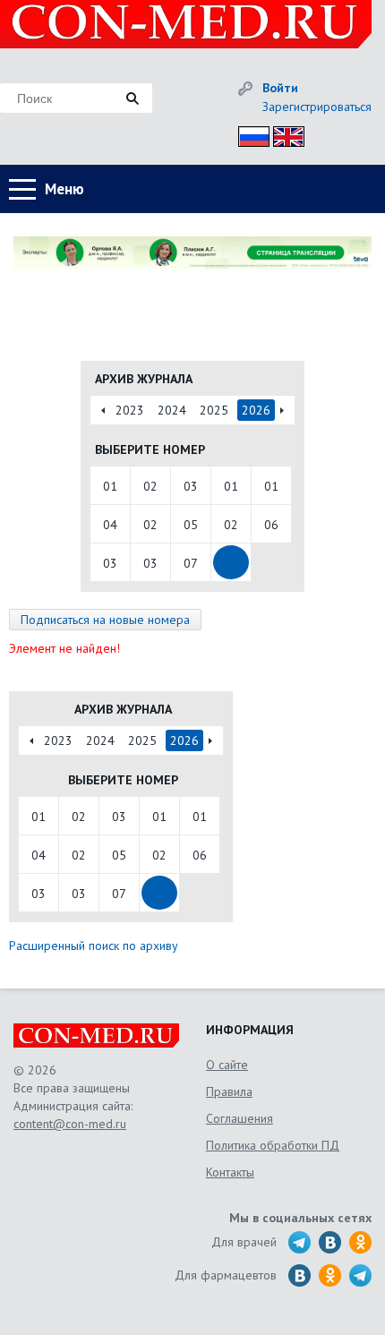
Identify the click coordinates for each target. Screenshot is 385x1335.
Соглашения (239, 1118)
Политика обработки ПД (272, 1145)
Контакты (230, 1172)
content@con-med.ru (69, 1124)
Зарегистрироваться (317, 106)
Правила (229, 1091)
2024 (172, 410)
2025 (214, 410)
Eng (284, 133)
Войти (280, 87)
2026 (256, 410)
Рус (248, 133)
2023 (130, 410)
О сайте (227, 1065)
